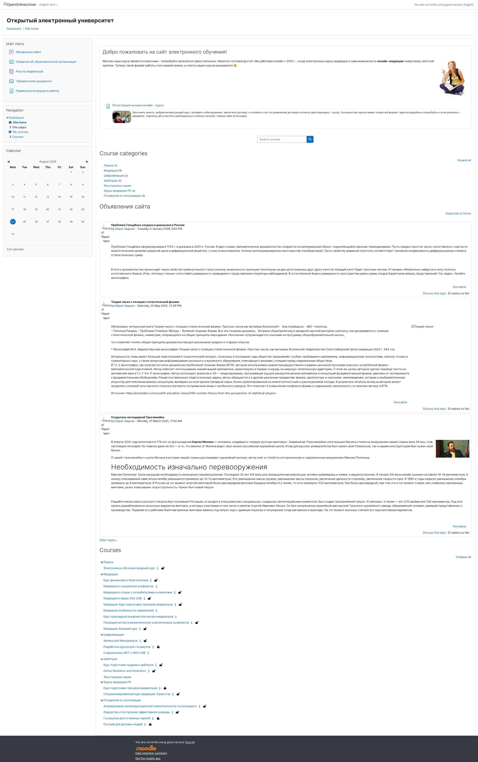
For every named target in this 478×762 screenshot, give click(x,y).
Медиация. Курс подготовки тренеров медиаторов (138, 604)
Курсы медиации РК (117, 190)
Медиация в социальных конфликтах (128, 586)
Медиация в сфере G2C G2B (122, 598)
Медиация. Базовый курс (120, 628)
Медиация (111, 170)
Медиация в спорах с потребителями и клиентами (137, 592)
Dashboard (14, 28)
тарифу (335, 112)
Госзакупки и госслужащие (122, 195)
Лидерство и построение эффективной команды (136, 712)
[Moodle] (145, 747)
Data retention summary (151, 753)
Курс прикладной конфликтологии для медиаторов (138, 616)
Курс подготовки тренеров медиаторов (130, 688)
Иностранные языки (117, 185)
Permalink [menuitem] (459, 287)
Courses (18, 136)
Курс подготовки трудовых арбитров (128, 665)
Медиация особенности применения (128, 610)
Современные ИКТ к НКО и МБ (124, 653)
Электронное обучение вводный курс (129, 568)
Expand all (464, 160)
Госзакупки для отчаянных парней (126, 718)
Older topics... (109, 540)
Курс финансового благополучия (125, 580)
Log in (469, 4)
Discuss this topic (435, 293)
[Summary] (158, 568)
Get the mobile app (147, 758)
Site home (31, 28)
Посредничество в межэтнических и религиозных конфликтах (146, 622)
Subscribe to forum (458, 213)
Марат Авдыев (124, 228)
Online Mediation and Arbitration (124, 671)
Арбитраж (110, 180)
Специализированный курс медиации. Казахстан (136, 694)
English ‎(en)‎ (47, 4)
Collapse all (463, 557)
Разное (109, 165)
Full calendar (15, 249)
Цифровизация (114, 175)
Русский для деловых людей (122, 724)
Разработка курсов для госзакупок (126, 647)
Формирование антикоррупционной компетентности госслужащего (150, 706)
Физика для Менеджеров (120, 640)
